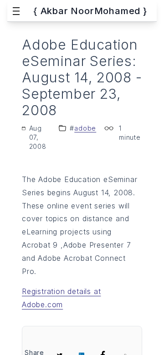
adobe (85, 128)
